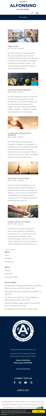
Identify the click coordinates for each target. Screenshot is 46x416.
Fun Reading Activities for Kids (15, 309)
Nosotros (8, 270)
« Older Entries (10, 250)
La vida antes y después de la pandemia (19, 134)
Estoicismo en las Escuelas (18, 178)
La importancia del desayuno (19, 90)
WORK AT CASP (23, 390)
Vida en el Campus (11, 277)
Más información (11, 414)
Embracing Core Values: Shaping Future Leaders (22, 291)
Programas (8, 274)
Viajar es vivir (13, 46)
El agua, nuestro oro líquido (19, 222)
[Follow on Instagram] (20, 382)
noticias (21, 48)
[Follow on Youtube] (25, 382)
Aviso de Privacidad (23, 369)
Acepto (38, 411)
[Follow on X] (31, 382)
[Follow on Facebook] (14, 382)
